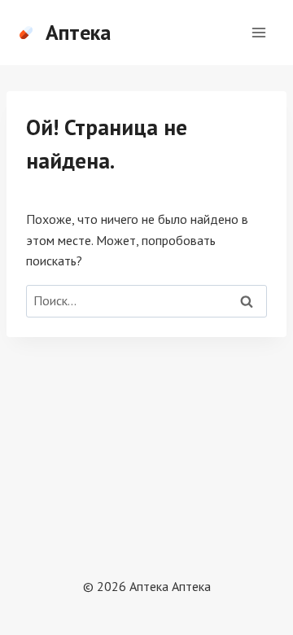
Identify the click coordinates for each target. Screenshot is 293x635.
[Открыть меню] (258, 32)
